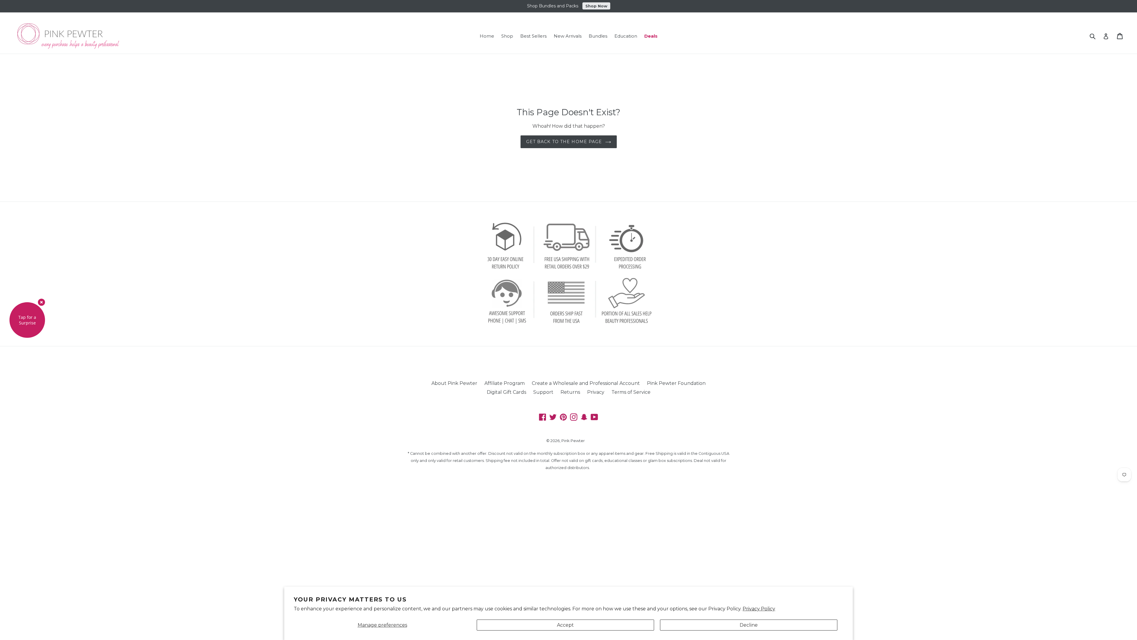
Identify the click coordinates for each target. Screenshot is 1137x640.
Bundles (598, 36)
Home (487, 36)
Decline (749, 625)
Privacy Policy (759, 609)
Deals (651, 36)
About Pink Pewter (454, 383)
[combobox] (1096, 36)
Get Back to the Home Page (564, 141)
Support (543, 392)
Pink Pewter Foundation (676, 383)
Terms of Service (631, 392)
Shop (507, 36)
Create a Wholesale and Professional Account (586, 383)
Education (625, 36)
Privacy (595, 392)
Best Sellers (533, 36)
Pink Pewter (573, 440)
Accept (565, 625)
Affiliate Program (504, 383)
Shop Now (596, 6)
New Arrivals (568, 36)
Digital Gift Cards (506, 392)
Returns (570, 392)
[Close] (41, 302)
